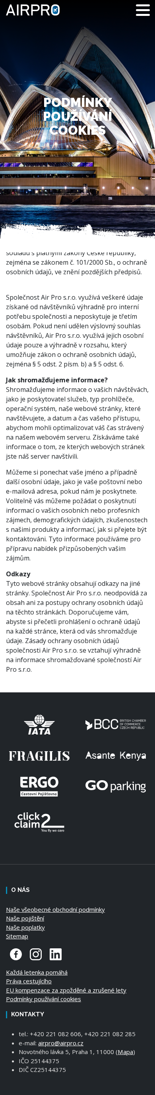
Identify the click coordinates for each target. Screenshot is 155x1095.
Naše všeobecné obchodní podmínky (55, 909)
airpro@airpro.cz (60, 1043)
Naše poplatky (25, 927)
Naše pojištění (25, 918)
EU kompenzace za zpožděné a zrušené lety (66, 990)
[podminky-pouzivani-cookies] (38, 10)
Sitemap (17, 936)
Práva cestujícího (29, 981)
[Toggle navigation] (143, 10)
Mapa (125, 1052)
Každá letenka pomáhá (37, 972)
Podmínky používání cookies (43, 999)
